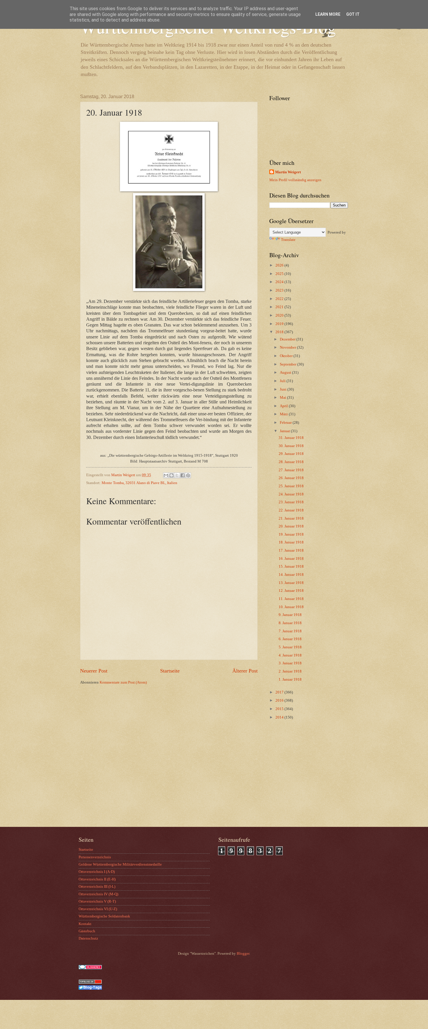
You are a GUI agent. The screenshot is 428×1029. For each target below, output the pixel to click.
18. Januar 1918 (291, 542)
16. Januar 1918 (291, 559)
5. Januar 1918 (290, 647)
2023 (279, 290)
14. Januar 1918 (291, 575)
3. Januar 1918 (290, 663)
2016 (279, 700)
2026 (279, 265)
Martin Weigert (288, 172)
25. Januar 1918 (291, 486)
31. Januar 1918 (291, 438)
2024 (279, 282)
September (288, 364)
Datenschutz (88, 938)
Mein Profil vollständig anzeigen (295, 180)
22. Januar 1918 (291, 510)
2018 (279, 332)
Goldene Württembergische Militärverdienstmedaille (120, 864)
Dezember (288, 339)
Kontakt (85, 924)
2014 (279, 717)
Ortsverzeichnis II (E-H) (97, 879)
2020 (279, 315)
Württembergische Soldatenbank (104, 916)
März (284, 414)
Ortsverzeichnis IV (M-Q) (98, 894)
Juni (283, 389)
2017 (279, 692)
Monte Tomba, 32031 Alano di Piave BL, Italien (139, 483)
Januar (285, 431)
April (284, 406)
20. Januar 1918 (291, 526)
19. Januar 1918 (291, 534)
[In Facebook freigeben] (182, 475)
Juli (283, 381)
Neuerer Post (93, 671)
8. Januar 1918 (290, 623)
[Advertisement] (305, 780)
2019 (279, 324)
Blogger (243, 954)
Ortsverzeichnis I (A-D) (97, 872)
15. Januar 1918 (291, 566)
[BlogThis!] (171, 475)
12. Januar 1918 (291, 591)
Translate (288, 240)
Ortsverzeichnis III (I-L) (97, 887)
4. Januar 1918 (290, 655)
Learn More (327, 14)
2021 (279, 307)
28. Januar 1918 (291, 462)
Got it (353, 14)
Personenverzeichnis (95, 857)
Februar (286, 423)
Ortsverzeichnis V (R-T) (97, 901)
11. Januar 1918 (291, 599)
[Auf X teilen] (177, 475)
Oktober (286, 356)
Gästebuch (87, 931)
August (286, 372)
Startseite (170, 671)
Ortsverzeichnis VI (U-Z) (98, 909)
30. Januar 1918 (291, 446)
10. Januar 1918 (291, 607)
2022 (279, 299)
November (288, 347)
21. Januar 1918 (291, 518)
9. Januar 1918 (290, 615)
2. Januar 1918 (290, 671)
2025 (279, 274)
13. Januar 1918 (291, 583)
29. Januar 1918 (291, 454)
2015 (279, 709)
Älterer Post (245, 671)
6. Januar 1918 (290, 639)
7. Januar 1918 (290, 631)
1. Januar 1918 (290, 679)
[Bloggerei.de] (90, 968)
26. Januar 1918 (291, 478)
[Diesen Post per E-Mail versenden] (166, 475)
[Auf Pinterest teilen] (188, 475)
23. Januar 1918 (291, 502)
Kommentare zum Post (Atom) (123, 682)
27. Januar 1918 (291, 470)
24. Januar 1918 (291, 494)
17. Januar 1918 (291, 550)
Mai (283, 398)
